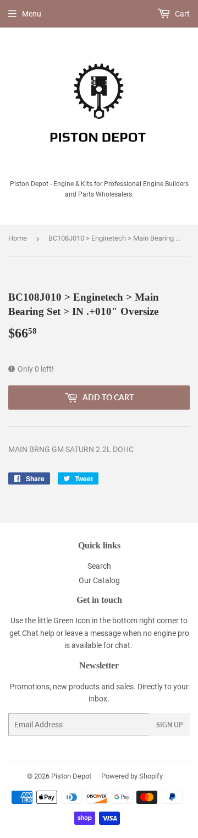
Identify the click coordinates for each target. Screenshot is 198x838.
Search (99, 566)
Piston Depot (71, 776)
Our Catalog (99, 580)
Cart (181, 13)
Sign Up (169, 725)
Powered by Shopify (132, 776)
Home (17, 238)
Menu (31, 13)
